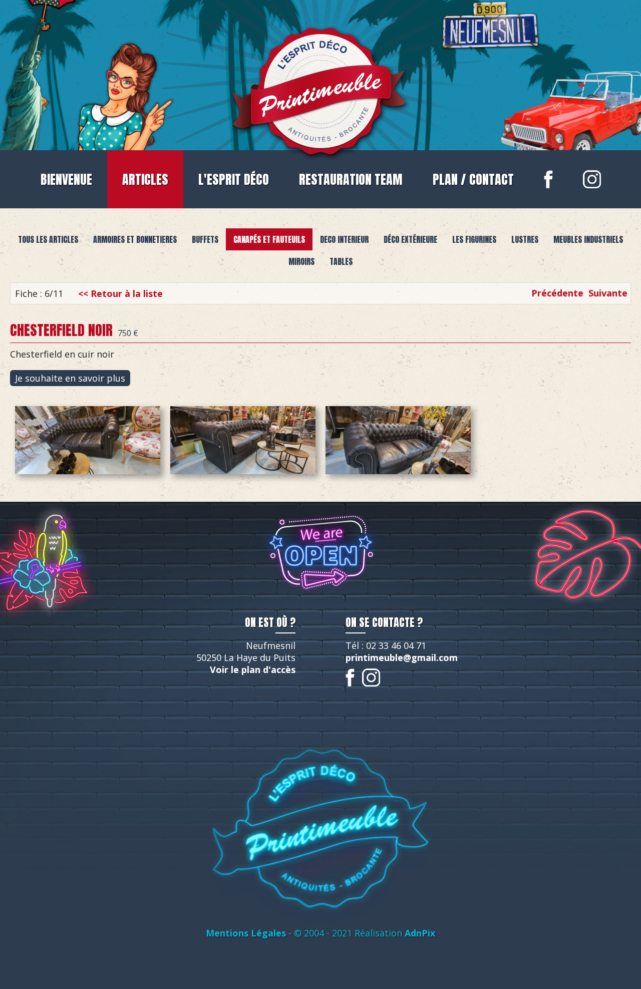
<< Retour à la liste (120, 293)
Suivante (607, 293)
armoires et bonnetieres (135, 239)
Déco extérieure (410, 239)
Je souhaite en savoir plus (70, 378)
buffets (205, 239)
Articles (145, 179)
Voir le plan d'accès (252, 670)
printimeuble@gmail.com (402, 657)
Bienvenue (66, 179)
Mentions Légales (246, 933)
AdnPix (420, 933)
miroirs (301, 261)
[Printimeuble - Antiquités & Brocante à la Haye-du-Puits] (320, 88)
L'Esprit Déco (233, 179)
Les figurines (474, 239)
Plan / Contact (473, 179)
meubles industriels (588, 239)
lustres (524, 239)
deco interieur (344, 239)
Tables (341, 261)
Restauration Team (351, 179)
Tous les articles (48, 239)
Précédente (557, 293)
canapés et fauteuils (269, 239)
